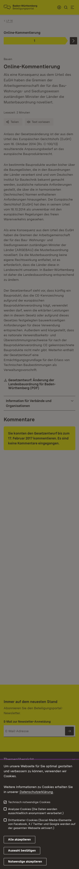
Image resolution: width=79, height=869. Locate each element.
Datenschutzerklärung (36, 792)
